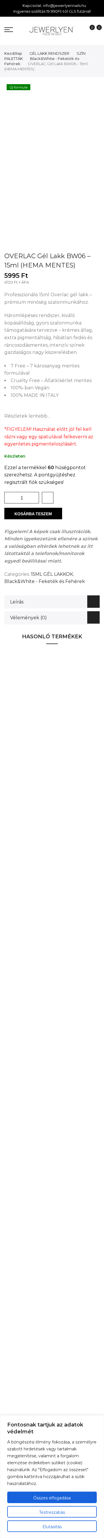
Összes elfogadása (52, 1498)
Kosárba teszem (33, 514)
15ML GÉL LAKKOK (52, 574)
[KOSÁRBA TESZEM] (79, 741)
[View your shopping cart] (94, 31)
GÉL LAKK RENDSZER (49, 53)
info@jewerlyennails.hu (64, 5)
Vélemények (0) (28, 617)
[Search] (17, 30)
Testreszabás (52, 1512)
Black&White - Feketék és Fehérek (44, 581)
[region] (52, 1476)
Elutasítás (52, 1526)
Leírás (16, 602)
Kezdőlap (13, 53)
